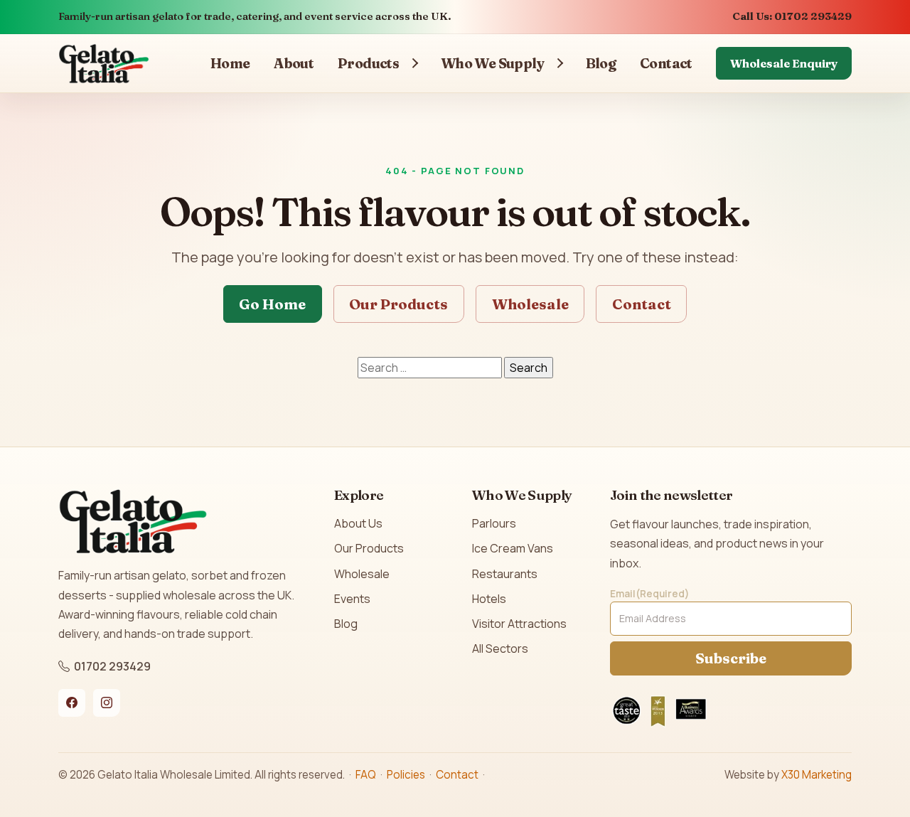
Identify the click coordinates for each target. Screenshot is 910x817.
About (294, 63)
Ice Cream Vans (512, 548)
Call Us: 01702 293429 (792, 16)
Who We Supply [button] (493, 63)
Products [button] (368, 63)
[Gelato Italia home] (103, 63)
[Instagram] (106, 702)
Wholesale (530, 304)
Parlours (494, 523)
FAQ (365, 774)
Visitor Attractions (519, 623)
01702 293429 (112, 666)
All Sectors (500, 648)
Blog (601, 63)
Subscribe (730, 658)
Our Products (398, 304)
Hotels (489, 599)
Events (352, 599)
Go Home (272, 304)
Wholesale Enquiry (783, 63)
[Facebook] (71, 702)
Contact (666, 63)
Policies (406, 774)
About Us (358, 523)
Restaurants (504, 574)
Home (230, 63)
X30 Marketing (816, 774)
